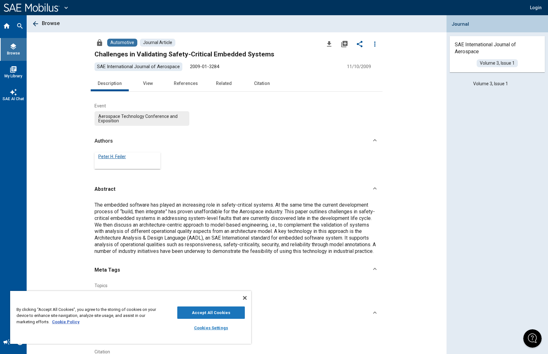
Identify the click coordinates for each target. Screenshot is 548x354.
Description (110, 83)
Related (224, 83)
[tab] (6, 26)
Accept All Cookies (211, 312)
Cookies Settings (211, 327)
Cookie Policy (66, 321)
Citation (262, 83)
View (148, 83)
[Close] (245, 298)
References (186, 83)
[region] (130, 317)
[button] (236, 141)
